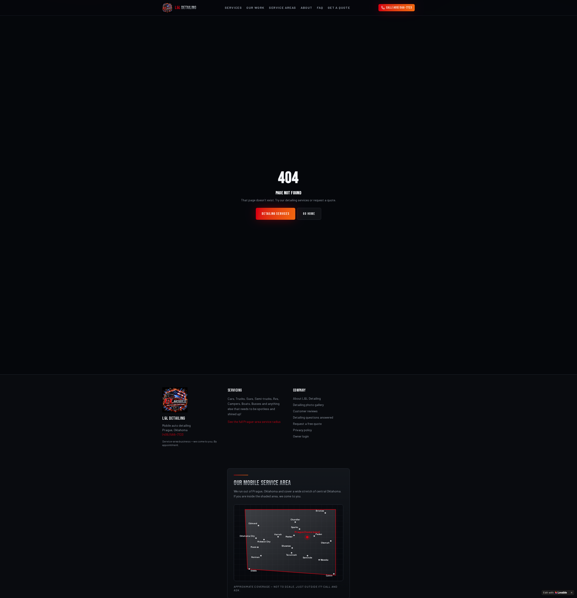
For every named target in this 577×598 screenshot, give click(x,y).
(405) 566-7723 (172, 434)
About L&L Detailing (307, 398)
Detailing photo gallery (308, 405)
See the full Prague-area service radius (254, 422)
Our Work (255, 7)
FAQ (320, 7)
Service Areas (282, 7)
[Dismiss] (571, 592)
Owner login (301, 436)
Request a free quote (307, 424)
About (306, 7)
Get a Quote (339, 7)
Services (233, 7)
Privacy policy (302, 430)
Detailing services (275, 214)
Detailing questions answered (313, 417)
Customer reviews (305, 411)
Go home (309, 214)
